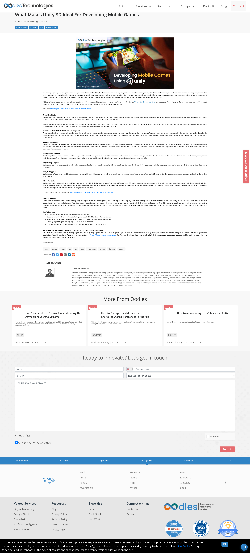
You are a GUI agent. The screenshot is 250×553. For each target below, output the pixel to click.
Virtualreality (33, 27)
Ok (225, 544)
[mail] (65, 254)
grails (83, 472)
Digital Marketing (24, 509)
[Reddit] (73, 254)
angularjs (135, 472)
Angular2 (185, 482)
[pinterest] (61, 254)
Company (187, 6)
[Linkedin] (69, 254)
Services (141, 6)
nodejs (83, 482)
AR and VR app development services (102, 235)
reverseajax (86, 488)
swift (82, 249)
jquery (133, 477)
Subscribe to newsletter (34, 443)
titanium (121, 249)
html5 (83, 477)
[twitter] (57, 254)
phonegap (112, 249)
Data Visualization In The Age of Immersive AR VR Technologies (92, 192)
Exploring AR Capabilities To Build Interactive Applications (70, 109)
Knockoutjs (186, 477)
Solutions (164, 6)
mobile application (21, 27)
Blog (224, 6)
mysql (133, 488)
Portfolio (209, 6)
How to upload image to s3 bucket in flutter (203, 313)
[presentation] (249, 459)
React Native (92, 249)
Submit (227, 449)
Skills (122, 6)
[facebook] (53, 254)
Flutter (63, 249)
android (54, 249)
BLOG (16, 307)
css (76, 249)
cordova (102, 249)
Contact (238, 6)
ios (70, 249)
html (132, 482)
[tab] (22, 460)
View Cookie (184, 546)
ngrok (183, 472)
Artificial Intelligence (25, 524)
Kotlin (46, 249)
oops (183, 488)
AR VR (42, 27)
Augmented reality (51, 27)
